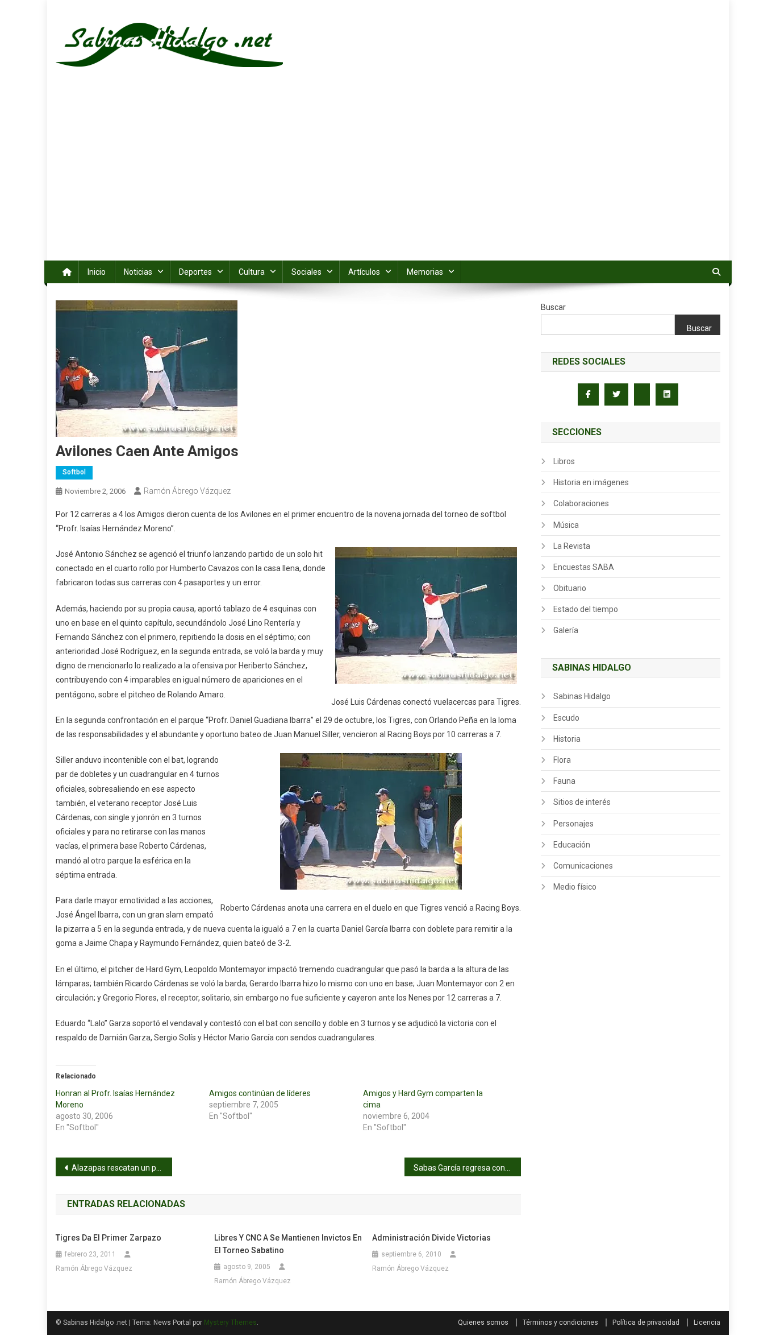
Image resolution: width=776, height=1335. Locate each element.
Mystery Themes (230, 1322)
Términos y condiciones (560, 1322)
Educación (571, 844)
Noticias (138, 271)
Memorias (425, 271)
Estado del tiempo (585, 609)
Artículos (364, 271)
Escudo (566, 717)
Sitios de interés (582, 802)
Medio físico (574, 886)
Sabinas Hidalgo (582, 696)
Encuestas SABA (583, 567)
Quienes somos (483, 1322)
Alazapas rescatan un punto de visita (122, 1167)
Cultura (252, 271)
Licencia (707, 1322)
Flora (562, 759)
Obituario (569, 588)
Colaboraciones (581, 503)
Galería (565, 630)
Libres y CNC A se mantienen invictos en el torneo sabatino (288, 1244)
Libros (564, 461)
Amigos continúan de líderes (260, 1093)
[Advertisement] (388, 175)
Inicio (96, 271)
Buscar (553, 307)
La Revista (571, 546)
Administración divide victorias (431, 1237)
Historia (567, 738)
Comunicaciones (583, 865)
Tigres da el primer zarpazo (108, 1237)
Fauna (564, 781)
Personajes (573, 823)
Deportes (195, 271)
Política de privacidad (645, 1322)
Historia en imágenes (591, 482)
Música (566, 525)
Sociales (306, 271)
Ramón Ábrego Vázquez (187, 490)
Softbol (74, 472)
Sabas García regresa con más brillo (467, 1167)
